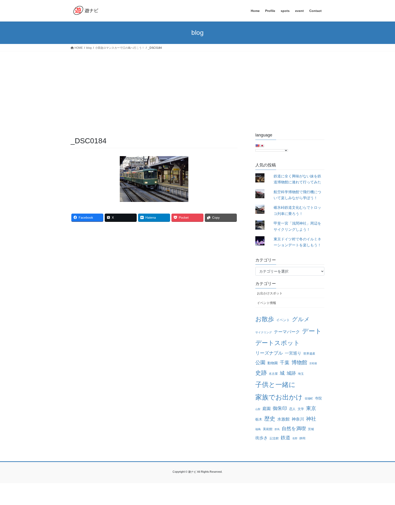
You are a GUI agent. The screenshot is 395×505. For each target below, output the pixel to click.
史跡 (261, 373)
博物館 (299, 362)
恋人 (292, 409)
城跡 (291, 373)
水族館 (283, 419)
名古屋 (273, 373)
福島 (258, 429)
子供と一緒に (275, 384)
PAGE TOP (381, 486)
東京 (311, 408)
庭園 (266, 408)
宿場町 (309, 398)
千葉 (284, 362)
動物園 (272, 363)
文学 (301, 409)
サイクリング (263, 332)
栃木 (258, 419)
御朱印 (280, 408)
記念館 (274, 438)
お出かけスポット (270, 293)
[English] (257, 145)
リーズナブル (269, 353)
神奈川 (298, 419)
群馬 (277, 429)
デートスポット (277, 342)
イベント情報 (266, 303)
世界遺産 (309, 353)
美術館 (267, 429)
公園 (260, 362)
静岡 (302, 438)
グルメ (301, 319)
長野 (294, 438)
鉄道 (285, 437)
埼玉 (301, 373)
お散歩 (264, 319)
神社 (311, 419)
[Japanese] (262, 145)
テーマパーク (287, 331)
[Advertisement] (197, 86)
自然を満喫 (294, 428)
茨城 (311, 429)
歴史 (269, 418)
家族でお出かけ (279, 397)
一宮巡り (293, 353)
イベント (283, 320)
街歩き (261, 438)
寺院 (318, 398)
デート (312, 331)
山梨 (257, 409)
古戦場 (313, 363)
